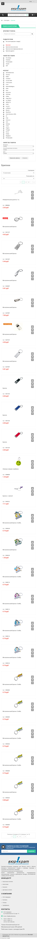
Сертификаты (6, 905)
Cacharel (8, 78)
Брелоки (13, 20)
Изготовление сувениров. (13, 869)
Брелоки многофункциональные (14, 49)
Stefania (8, 124)
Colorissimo (9, 82)
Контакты (5, 899)
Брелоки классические (12, 47)
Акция (7, 63)
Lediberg (8, 108)
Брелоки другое (10, 51)
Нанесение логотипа (8, 881)
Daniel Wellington (10, 86)
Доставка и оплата (7, 889)
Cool (7, 84)
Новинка (8, 59)
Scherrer (8, 120)
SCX (7, 122)
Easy (7, 90)
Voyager (8, 130)
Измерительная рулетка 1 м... (11, 199)
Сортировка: (31, 170)
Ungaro (7, 128)
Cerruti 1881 (9, 80)
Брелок (5, 388)
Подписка (31, 851)
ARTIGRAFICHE (10, 72)
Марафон (8, 135)
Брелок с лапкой (8, 496)
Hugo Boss (8, 98)
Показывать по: (30, 176)
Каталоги (5, 887)
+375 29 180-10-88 (8, 922)
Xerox (7, 132)
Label (7, 104)
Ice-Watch (8, 100)
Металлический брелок (10, 226)
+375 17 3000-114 (7, 920)
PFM (7, 118)
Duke (7, 88)
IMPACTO (8, 102)
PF (6, 116)
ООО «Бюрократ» (7, 897)
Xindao (7, 133)
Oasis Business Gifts (11, 114)
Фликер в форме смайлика (11, 469)
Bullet (7, 76)
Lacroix (7, 106)
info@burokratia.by (11, 916)
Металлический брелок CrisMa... (12, 523)
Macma (7, 110)
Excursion (8, 92)
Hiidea (7, 96)
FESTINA (8, 94)
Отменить (24, 158)
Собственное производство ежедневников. (12, 871)
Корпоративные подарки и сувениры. (18, 868)
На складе (8, 57)
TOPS (7, 126)
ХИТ (7, 65)
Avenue (8, 74)
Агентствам (5, 884)
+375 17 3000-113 (7, 918)
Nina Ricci (8, 112)
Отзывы (4, 902)
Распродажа (9, 61)
